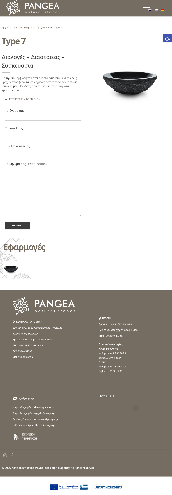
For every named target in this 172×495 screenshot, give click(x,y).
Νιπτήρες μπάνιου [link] (41, 27)
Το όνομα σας (14, 111)
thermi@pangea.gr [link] (45, 425)
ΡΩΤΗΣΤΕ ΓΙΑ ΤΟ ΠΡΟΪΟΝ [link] (25, 99)
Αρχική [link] (5, 27)
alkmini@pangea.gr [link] (43, 407)
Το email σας (14, 128)
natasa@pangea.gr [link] (48, 419)
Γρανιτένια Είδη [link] (20, 27)
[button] (43, 99)
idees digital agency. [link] (57, 468)
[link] (167, 38)
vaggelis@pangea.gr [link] (44, 413)
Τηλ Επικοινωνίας (17, 146)
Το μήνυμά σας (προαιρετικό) (26, 164)
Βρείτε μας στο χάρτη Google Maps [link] (33, 339)
